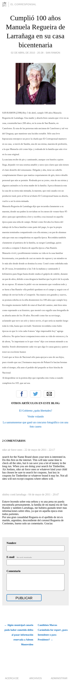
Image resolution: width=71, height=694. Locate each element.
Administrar (59, 678)
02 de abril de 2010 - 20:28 (27, 52)
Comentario (14, 571)
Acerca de (12, 678)
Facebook (21, 393)
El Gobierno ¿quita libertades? (35, 410)
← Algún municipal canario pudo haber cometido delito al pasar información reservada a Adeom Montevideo (18, 635)
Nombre (11, 543)
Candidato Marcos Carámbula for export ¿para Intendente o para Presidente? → (53, 632)
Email (49, 393)
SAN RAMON (53, 52)
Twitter (35, 393)
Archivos (35, 678)
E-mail (19, 557)
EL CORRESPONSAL (23, 4)
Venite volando (35, 416)
